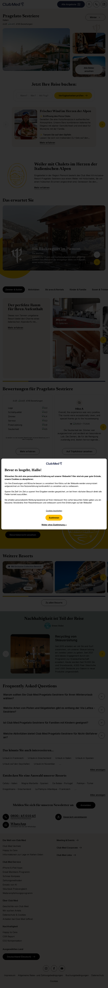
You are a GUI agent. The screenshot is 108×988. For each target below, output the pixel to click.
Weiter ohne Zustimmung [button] (54, 524)
